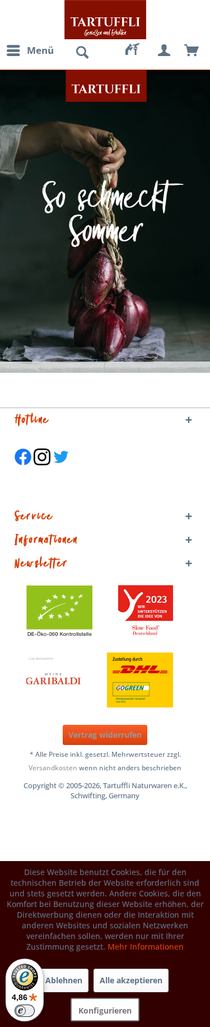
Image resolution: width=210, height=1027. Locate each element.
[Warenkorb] (192, 50)
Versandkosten (53, 767)
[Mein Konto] (164, 50)
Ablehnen (63, 980)
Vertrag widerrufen (105, 734)
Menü (40, 50)
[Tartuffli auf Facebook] (23, 470)
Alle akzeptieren (131, 980)
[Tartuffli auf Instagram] (42, 470)
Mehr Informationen (146, 946)
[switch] (25, 1011)
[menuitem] (29, 50)
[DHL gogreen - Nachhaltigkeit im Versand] (145, 680)
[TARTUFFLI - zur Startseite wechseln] (105, 19)
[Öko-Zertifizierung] (65, 613)
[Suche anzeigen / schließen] (82, 52)
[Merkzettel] (137, 50)
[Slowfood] (146, 613)
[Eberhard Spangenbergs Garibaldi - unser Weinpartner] (79, 680)
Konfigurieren (105, 1010)
